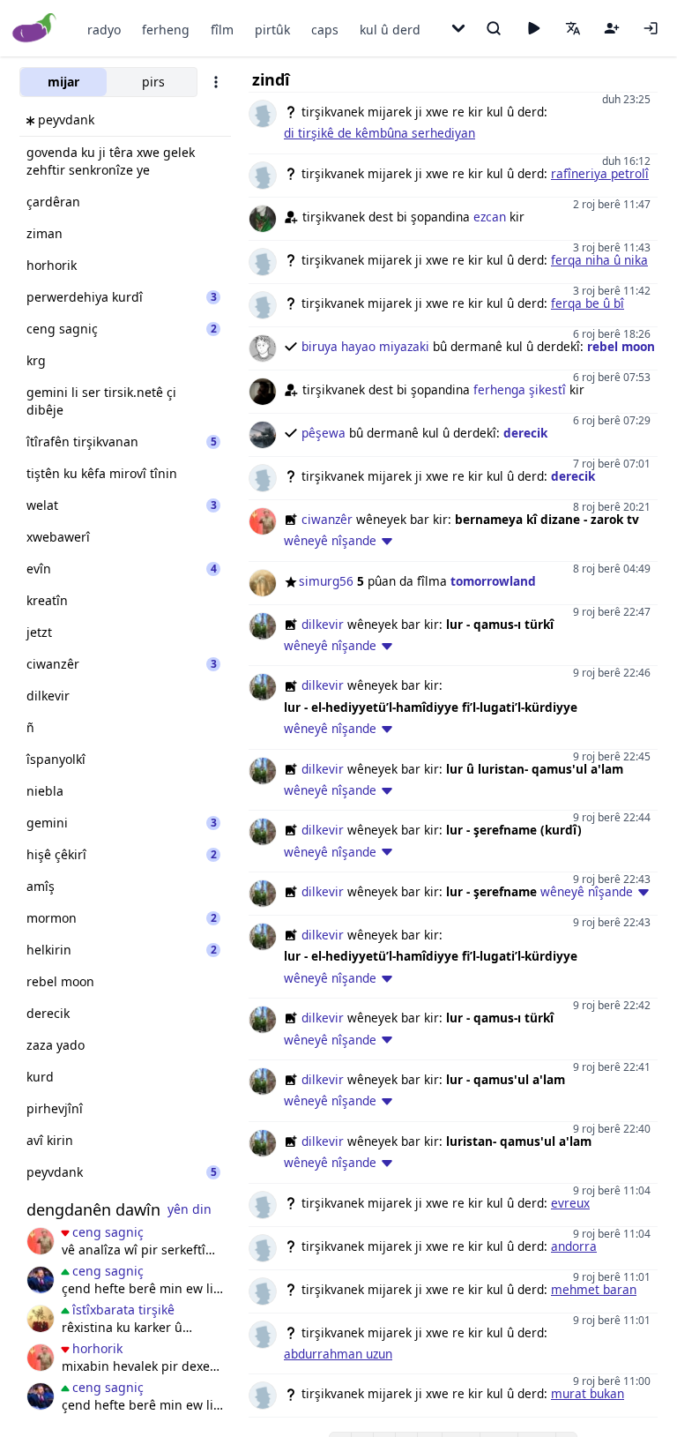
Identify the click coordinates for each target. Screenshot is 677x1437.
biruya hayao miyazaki (365, 346)
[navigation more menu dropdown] (458, 28)
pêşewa (323, 432)
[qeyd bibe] (612, 28)
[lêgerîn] (494, 28)
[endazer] (40, 1319)
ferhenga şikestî (519, 389)
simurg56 (326, 581)
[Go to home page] (35, 28)
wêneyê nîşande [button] (330, 540)
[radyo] (533, 28)
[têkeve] (650, 28)
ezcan (489, 216)
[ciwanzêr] (40, 1241)
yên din (189, 1209)
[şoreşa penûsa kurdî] (40, 1280)
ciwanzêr (327, 519)
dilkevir (322, 624)
